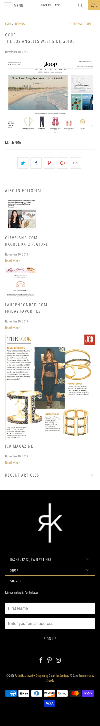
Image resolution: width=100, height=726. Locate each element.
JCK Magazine (19, 446)
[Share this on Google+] (62, 163)
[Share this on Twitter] (22, 163)
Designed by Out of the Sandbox (52, 675)
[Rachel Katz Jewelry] (50, 5)
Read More (12, 260)
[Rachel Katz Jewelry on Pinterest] (50, 660)
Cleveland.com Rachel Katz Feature (26, 241)
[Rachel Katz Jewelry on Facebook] (41, 660)
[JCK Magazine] (50, 438)
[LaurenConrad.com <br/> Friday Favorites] (20, 297)
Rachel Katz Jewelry (25, 675)
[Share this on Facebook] (36, 163)
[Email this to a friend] (75, 163)
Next (89, 23)
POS (71, 675)
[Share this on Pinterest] (49, 163)
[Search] (82, 5)
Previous (77, 23)
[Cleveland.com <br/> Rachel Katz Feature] (22, 230)
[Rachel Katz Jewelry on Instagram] (58, 660)
